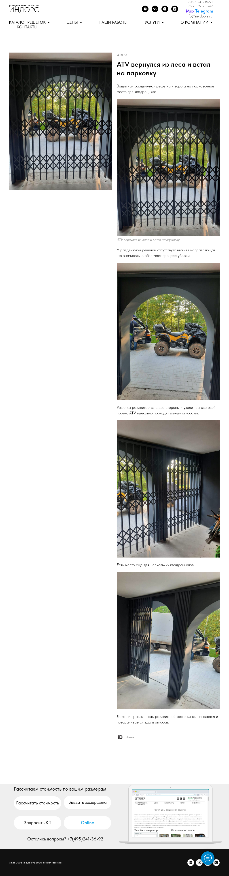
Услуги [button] (153, 22)
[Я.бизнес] (174, 9)
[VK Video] (145, 9)
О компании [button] (195, 22)
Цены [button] (73, 22)
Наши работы (113, 22)
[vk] (199, 862)
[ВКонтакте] (155, 9)
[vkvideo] (190, 862)
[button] (87, 802)
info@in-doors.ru (51, 862)
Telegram (204, 11)
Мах (190, 11)
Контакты (27, 27)
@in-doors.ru (202, 16)
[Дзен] (164, 9)
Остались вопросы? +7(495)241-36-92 (65, 839)
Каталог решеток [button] (28, 22)
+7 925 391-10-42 (199, 6)
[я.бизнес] (216, 862)
